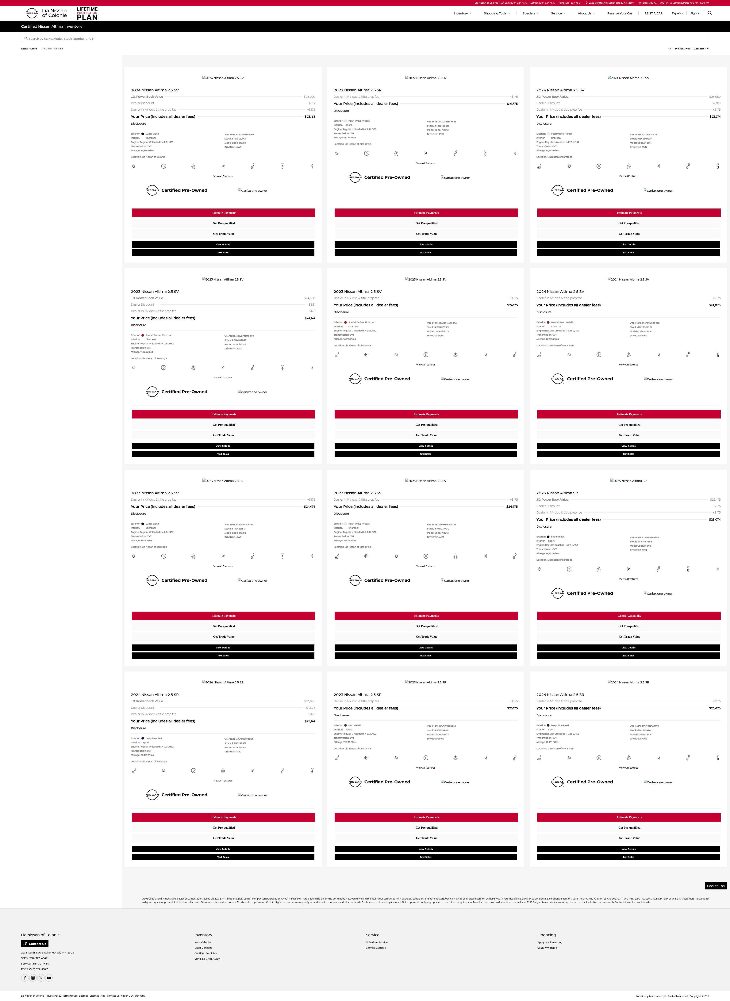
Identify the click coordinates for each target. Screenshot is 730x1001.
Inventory (203, 934)
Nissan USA (127, 995)
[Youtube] (49, 978)
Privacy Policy (53, 995)
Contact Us (37, 944)
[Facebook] (25, 978)
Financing (546, 934)
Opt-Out (140, 995)
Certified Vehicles (205, 953)
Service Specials (376, 947)
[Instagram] (33, 978)
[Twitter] (41, 978)
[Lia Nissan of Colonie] (46, 13)
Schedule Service (377, 942)
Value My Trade (547, 947)
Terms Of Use (70, 995)
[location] (586, 2)
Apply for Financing (550, 942)
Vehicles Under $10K (207, 959)
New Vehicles (202, 942)
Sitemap (83, 995)
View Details (223, 244)
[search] (710, 13)
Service (372, 934)
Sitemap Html (97, 995)
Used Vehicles (203, 947)
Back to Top (716, 886)
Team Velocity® (657, 996)
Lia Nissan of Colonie (32, 995)
